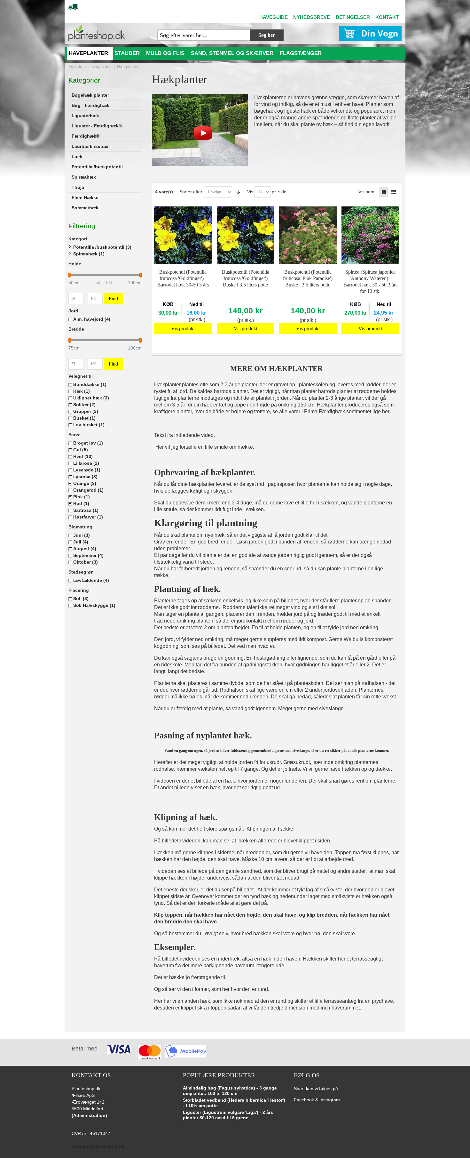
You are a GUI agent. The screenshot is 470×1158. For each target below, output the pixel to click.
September (88, 555)
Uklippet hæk (91, 397)
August (84, 548)
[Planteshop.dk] (96, 33)
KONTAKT (387, 17)
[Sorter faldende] (238, 192)
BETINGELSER (353, 17)
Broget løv (88, 443)
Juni (81, 535)
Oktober (85, 562)
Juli (80, 541)
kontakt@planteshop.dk (98, 1146)
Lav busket (89, 424)
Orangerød (88, 490)
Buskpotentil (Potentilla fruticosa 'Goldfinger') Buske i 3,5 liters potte (245, 278)
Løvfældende (91, 580)
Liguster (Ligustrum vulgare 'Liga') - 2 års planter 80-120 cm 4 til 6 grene (228, 1115)
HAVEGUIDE (273, 17)
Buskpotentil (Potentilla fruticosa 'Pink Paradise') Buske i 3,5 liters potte (308, 278)
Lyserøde (86, 469)
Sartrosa (85, 510)
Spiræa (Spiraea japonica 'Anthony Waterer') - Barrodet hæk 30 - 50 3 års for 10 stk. (370, 281)
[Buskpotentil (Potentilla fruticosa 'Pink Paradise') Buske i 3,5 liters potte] (308, 235)
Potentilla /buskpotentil (102, 247)
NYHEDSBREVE (311, 17)
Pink (81, 496)
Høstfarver (88, 516)
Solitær (84, 404)
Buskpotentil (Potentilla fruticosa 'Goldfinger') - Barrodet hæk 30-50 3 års (183, 278)
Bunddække (89, 384)
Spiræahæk (89, 253)
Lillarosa (86, 463)
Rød (81, 503)
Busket (84, 418)
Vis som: (367, 191)
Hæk (81, 391)
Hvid (83, 456)
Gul (80, 449)
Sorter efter (190, 191)
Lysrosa (85, 476)
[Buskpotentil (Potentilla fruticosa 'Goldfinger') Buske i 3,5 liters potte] (245, 235)
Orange (84, 483)
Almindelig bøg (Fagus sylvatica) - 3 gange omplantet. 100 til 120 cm (230, 1090)
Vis (250, 191)
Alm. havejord (91, 319)
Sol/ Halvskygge (94, 605)
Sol (81, 598)
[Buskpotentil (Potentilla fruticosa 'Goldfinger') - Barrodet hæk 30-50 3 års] (183, 235)
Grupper (85, 411)
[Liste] (393, 192)
